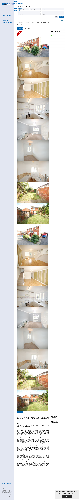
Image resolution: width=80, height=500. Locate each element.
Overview (20, 412)
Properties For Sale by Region (7, 495)
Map (25, 28)
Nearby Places (31, 412)
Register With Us (6, 15)
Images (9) (20, 28)
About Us (4, 17)
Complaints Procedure (5, 498)
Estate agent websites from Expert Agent (7, 494)
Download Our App (7, 22)
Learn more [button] (73, 493)
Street (29, 28)
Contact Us (5, 20)
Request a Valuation (7, 13)
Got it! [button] (67, 496)
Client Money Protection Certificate (6, 486)
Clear (56, 16)
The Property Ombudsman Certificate (7, 488)
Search (61, 16)
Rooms (25, 412)
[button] (62, 20)
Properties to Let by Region (7, 496)
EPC (37, 412)
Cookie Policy (5, 497)
